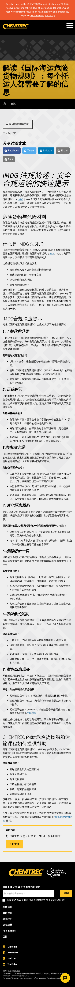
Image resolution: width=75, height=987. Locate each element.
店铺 (5, 936)
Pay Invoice (9, 931)
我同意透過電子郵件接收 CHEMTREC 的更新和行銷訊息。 (37, 900)
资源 (13, 104)
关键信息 (31, 713)
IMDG (20, 199)
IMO (52, 253)
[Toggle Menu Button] (70, 25)
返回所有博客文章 (19, 124)
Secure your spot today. (43, 15)
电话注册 (7, 913)
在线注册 (7, 907)
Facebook (13, 952)
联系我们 (7, 919)
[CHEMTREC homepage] (16, 28)
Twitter (12, 958)
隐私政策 (7, 925)
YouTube (12, 964)
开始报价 (14, 844)
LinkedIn (12, 947)
